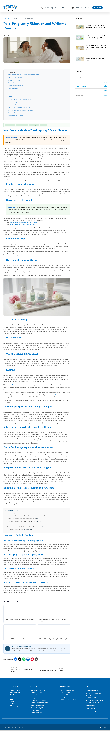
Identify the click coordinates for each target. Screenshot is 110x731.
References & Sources (14, 113)
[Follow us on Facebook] (87, 712)
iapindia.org (38, 521)
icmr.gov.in (49, 515)
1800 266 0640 (95, 702)
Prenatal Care (79, 95)
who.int (40, 513)
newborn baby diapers (52, 395)
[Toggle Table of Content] (20, 72)
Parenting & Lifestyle (81, 90)
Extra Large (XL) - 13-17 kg (68, 699)
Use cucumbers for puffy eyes (16, 85)
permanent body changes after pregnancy (23, 224)
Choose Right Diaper (16, 690)
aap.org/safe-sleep (28, 529)
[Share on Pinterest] (32, 659)
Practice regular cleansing (15, 77)
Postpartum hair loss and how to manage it (19, 107)
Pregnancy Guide (15, 692)
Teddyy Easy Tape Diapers (38, 700)
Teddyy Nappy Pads (36, 710)
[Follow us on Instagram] (90, 712)
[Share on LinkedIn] (28, 659)
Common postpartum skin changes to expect (20, 99)
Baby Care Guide (15, 694)
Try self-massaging (13, 88)
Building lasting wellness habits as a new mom (20, 110)
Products (47, 7)
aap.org (38, 518)
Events (12, 701)
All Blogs (78, 77)
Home (4, 18)
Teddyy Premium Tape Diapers (39, 702)
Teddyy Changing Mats (37, 708)
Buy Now (98, 7)
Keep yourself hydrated (14, 80)
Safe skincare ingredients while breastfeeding (20, 102)
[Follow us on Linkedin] (92, 712)
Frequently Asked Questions (15, 115)
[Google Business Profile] (95, 712)
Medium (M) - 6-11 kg (67, 694)
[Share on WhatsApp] (24, 659)
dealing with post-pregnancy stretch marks (23, 222)
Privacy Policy (14, 706)
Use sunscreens (12, 91)
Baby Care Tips (80, 82)
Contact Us (87, 7)
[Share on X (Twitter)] (19, 659)
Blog (67, 7)
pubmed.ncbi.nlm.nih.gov (36, 524)
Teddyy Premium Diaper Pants (39, 694)
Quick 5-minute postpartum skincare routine (20, 105)
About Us (57, 7)
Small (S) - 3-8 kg (65, 692)
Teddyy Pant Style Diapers (38, 690)
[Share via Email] (36, 659)
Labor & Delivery (81, 86)
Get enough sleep (12, 83)
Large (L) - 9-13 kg (66, 697)
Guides (77, 7)
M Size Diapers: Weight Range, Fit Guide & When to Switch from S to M (96, 47)
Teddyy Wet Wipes (36, 712)
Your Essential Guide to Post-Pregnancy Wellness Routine (23, 74)
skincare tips (10, 385)
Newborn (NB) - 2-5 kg (67, 690)
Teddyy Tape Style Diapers (38, 698)
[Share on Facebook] (15, 659)
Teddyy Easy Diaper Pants (38, 692)
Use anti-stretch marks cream (15, 94)
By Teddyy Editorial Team (9, 35)
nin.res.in (41, 526)
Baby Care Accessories (37, 705)
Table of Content (12, 72)
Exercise (10, 96)
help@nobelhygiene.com (98, 700)
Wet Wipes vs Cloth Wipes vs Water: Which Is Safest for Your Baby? (95, 58)
